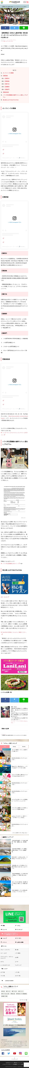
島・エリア (4, 968)
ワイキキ (15, 991)
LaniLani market (9, 980)
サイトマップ (21, 1062)
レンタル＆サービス (5, 965)
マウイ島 (3, 975)
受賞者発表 (5, 92)
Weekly (14, 746)
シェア (5, 28)
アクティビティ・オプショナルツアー (7, 957)
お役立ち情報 (20, 942)
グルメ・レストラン (5, 949)
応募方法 (5, 84)
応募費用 (5, 86)
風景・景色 (5, 996)
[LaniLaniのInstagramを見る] (20, 1053)
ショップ (5, 938)
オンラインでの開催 (7, 73)
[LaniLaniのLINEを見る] (26, 1053)
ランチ (9, 991)
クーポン (19, 938)
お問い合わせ (23, 1064)
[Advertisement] (14, 901)
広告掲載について (16, 1064)
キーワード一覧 (23, 1000)
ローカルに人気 (6, 993)
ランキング (19, 929)
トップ (2, 5)
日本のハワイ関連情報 (22, 993)
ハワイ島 (17, 972)
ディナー (21, 991)
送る (23, 28)
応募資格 (5, 81)
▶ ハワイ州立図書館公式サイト (9, 563)
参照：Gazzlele (4, 597)
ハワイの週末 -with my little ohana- (7, 41)
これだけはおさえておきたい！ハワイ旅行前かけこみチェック (10, 934)
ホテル (2, 961)
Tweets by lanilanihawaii (7, 909)
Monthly (23, 746)
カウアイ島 (17, 975)
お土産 (16, 957)
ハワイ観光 (17, 953)
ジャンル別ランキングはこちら (19, 832)
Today (5, 746)
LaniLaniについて (9, 1062)
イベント (5, 942)
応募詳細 (4, 75)
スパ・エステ (4, 953)
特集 (4, 925)
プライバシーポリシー (7, 1064)
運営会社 (15, 1062)
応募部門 (5, 89)
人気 (4, 991)
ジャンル (4, 946)
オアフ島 (3, 972)
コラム (5, 5)
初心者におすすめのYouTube (10, 100)
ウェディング (18, 965)
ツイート (14, 28)
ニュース (5, 929)
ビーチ (16, 961)
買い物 (16, 949)
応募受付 (5, 78)
